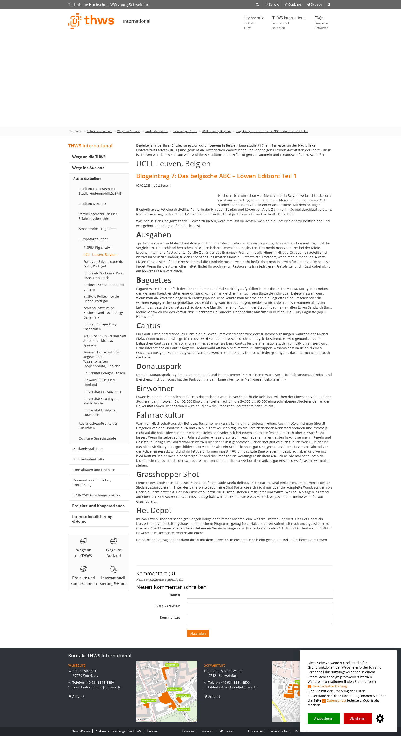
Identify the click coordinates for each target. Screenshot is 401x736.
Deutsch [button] (316, 5)
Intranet (152, 731)
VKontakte (226, 731)
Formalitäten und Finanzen (94, 469)
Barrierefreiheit (279, 731)
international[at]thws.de (102, 687)
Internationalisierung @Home (92, 519)
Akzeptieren (323, 718)
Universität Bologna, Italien (104, 373)
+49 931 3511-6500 (235, 682)
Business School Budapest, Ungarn (104, 287)
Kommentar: (170, 617)
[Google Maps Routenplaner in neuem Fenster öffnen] (166, 691)
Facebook (188, 731)
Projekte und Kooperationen (98, 505)
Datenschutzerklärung (329, 686)
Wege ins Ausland (128, 131)
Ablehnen (357, 718)
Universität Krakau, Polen (102, 391)
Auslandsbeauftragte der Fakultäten (98, 425)
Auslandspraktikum (88, 449)
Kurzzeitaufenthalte (88, 459)
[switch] (329, 4)
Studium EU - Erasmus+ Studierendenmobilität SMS (100, 191)
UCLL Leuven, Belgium (216, 131)
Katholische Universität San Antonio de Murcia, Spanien (104, 340)
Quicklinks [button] (294, 5)
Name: (175, 594)
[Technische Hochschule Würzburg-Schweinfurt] (91, 21)
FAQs (322, 22)
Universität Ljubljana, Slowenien (99, 412)
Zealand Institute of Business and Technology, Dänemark (103, 312)
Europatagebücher (185, 131)
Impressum (255, 731)
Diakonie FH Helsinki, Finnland (99, 382)
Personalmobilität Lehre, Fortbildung (92, 482)
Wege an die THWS (89, 156)
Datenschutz (336, 700)
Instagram (206, 731)
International (136, 21)
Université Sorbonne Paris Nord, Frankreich (103, 275)
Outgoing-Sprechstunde (97, 438)
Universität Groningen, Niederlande (100, 400)
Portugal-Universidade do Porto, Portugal (103, 263)
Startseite (75, 131)
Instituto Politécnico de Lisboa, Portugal (101, 298)
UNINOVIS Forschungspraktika (96, 495)
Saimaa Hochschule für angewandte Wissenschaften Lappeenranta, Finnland (101, 359)
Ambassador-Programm (97, 229)
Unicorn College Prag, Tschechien (99, 326)
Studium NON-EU (92, 203)
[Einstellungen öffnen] (380, 718)
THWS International (289, 22)
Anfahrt (78, 696)
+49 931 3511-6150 (99, 682)
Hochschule (254, 22)
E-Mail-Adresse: (167, 606)
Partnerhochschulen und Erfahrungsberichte (98, 216)
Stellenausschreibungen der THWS (118, 731)
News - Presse (81, 731)
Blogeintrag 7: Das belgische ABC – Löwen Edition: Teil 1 (272, 131)
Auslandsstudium (156, 131)
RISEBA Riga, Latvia (98, 247)
